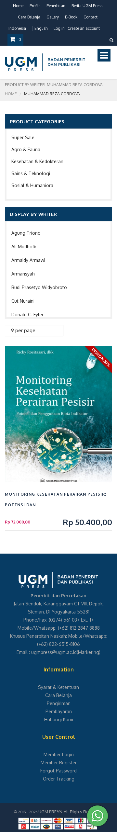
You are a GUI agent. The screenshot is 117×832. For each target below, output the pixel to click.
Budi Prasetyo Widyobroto (39, 287)
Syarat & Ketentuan (58, 687)
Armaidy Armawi (28, 260)
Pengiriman (59, 703)
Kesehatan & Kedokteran (37, 161)
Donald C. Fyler (27, 314)
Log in (59, 28)
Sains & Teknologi (30, 173)
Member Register (59, 762)
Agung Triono (26, 233)
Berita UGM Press (87, 5)
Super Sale (22, 137)
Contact (91, 17)
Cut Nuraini (22, 301)
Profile (35, 5)
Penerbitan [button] (55, 5)
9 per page (23, 330)
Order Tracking (58, 778)
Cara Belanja (29, 17)
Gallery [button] (52, 17)
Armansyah (23, 273)
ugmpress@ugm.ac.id (54, 652)
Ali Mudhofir (23, 246)
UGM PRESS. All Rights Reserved (70, 811)
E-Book (71, 17)
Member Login (59, 754)
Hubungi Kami (58, 719)
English (40, 28)
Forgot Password (58, 770)
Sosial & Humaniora (32, 185)
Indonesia (17, 28)
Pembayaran (59, 711)
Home (18, 5)
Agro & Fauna (25, 149)
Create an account (84, 28)
